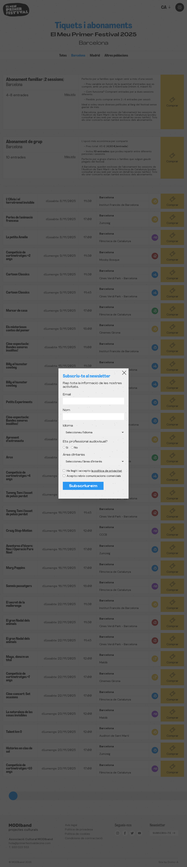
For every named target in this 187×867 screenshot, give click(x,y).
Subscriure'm (83, 486)
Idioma (68, 425)
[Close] (124, 372)
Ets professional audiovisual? (85, 441)
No (76, 447)
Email (67, 394)
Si (67, 447)
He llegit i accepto (94, 470)
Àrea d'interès (74, 454)
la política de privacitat (106, 471)
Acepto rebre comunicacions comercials (94, 475)
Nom (66, 410)
